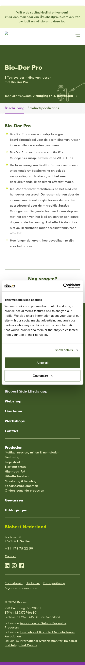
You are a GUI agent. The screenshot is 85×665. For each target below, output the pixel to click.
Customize (40, 375)
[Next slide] (82, 108)
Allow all (43, 362)
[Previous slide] (2, 108)
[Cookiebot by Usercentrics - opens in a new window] (63, 286)
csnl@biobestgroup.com (51, 17)
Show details (64, 350)
